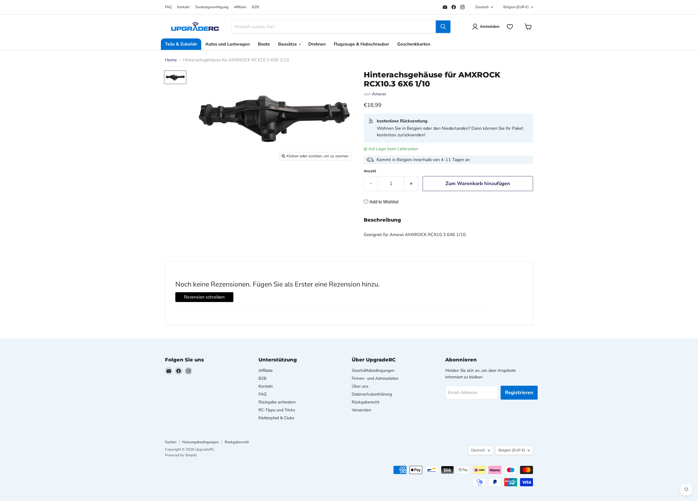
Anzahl (370, 171)
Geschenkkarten (413, 44)
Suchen (170, 442)
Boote (264, 44)
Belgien (516, 7)
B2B (255, 7)
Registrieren (519, 392)
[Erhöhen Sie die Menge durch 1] (411, 183)
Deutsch (482, 7)
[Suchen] (443, 26)
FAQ (168, 7)
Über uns (360, 386)
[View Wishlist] (510, 26)
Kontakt (183, 7)
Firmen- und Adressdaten (375, 378)
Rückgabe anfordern (277, 402)
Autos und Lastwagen (227, 44)
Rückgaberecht (365, 402)
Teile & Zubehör (181, 44)
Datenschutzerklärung (372, 394)
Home (171, 60)
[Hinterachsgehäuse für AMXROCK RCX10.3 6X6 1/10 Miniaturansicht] (175, 77)
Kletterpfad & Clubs (276, 418)
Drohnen (317, 44)
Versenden (361, 410)
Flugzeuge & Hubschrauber (361, 44)
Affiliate (240, 7)
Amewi (379, 94)
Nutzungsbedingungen (200, 442)
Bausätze (288, 44)
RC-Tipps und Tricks (276, 410)
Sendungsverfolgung (211, 7)
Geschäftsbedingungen (373, 370)
